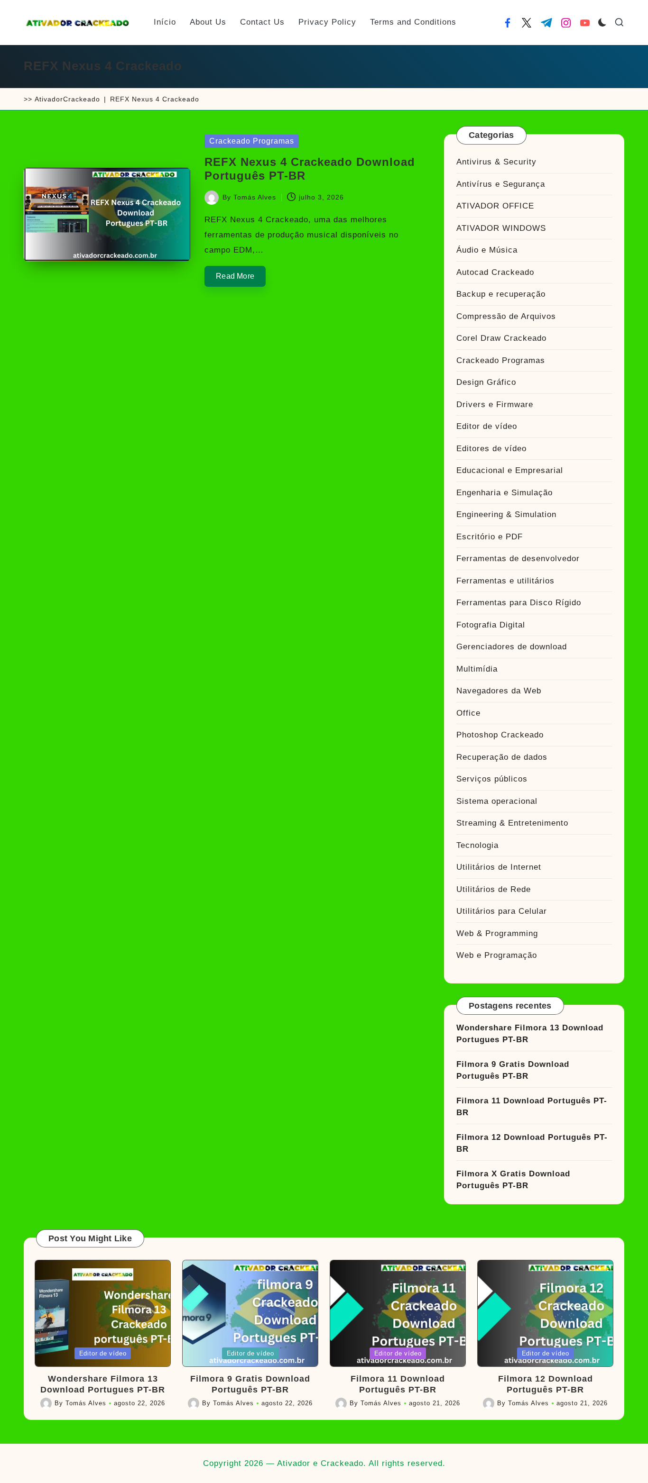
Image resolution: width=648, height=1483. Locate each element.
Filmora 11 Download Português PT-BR (531, 1107)
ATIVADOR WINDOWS (501, 228)
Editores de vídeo (491, 448)
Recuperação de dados (501, 757)
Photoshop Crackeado (500, 734)
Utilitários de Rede (493, 889)
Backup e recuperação (501, 294)
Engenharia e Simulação (504, 492)
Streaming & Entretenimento (512, 823)
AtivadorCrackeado (67, 99)
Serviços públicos (492, 778)
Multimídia (477, 668)
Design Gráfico (486, 382)
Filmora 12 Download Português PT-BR (532, 1143)
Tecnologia (477, 845)
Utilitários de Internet (498, 867)
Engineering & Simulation (506, 514)
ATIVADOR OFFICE (495, 205)
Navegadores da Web (498, 690)
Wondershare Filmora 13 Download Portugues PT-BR (529, 1034)
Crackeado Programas (251, 141)
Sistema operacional (496, 801)
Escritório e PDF (489, 536)
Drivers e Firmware (494, 404)
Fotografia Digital (490, 624)
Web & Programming (497, 933)
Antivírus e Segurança (500, 184)
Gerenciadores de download (511, 646)
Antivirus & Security (496, 161)
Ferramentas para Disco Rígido (518, 602)
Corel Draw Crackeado (501, 338)
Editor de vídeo (486, 426)
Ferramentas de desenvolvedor (518, 558)
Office (468, 713)
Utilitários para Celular (501, 911)
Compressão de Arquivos (506, 316)
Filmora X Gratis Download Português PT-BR (513, 1180)
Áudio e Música (487, 250)
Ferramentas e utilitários (505, 580)
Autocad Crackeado (495, 272)
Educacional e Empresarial (509, 470)
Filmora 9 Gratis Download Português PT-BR (512, 1070)
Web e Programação (496, 955)
